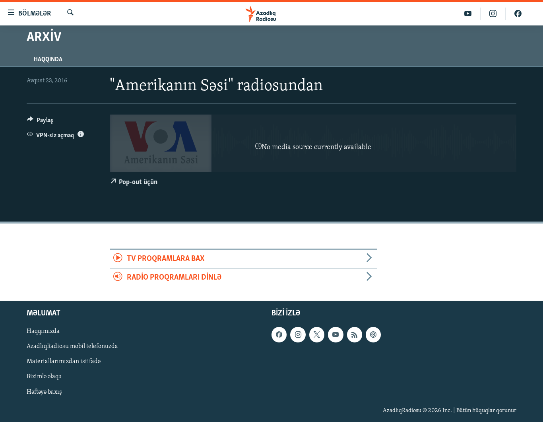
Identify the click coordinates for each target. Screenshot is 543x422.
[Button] (40, 122)
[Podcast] (373, 334)
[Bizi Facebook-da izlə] (518, 14)
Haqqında (48, 59)
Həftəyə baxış (44, 392)
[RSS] (354, 334)
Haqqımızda (43, 332)
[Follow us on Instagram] (297, 334)
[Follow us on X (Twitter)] (316, 334)
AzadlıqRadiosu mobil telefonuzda (72, 347)
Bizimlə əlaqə (44, 377)
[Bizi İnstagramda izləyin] (493, 14)
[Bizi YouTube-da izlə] (468, 14)
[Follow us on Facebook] (279, 334)
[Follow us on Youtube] (335, 334)
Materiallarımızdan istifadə (64, 362)
